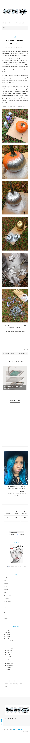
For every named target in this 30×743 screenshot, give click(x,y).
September (9, 650)
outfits (20, 683)
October (9, 648)
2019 (7, 632)
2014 (7, 638)
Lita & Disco (9, 643)
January (9, 665)
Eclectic (6, 583)
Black (5, 580)
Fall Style (6, 586)
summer (6, 615)
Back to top (23, 731)
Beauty (5, 577)
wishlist (6, 686)
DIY (15, 36)
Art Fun (6, 681)
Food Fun (24, 681)
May (8, 659)
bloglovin (16, 519)
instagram (24, 513)
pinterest (8, 519)
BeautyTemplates (18, 729)
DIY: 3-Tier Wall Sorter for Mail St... (13, 387)
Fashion (6, 589)
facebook (8, 513)
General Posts (7, 595)
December (9, 640)
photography (7, 612)
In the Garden (7, 598)
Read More (16, 495)
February (9, 663)
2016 (7, 634)
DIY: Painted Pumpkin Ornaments (14, 646)
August (9, 652)
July (8, 654)
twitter (16, 513)
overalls (6, 610)
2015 (7, 636)
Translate (21, 534)
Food (5, 592)
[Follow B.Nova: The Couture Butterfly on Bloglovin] (16, 563)
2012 (7, 669)
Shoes (5, 604)
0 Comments (5, 348)
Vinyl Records (13, 683)
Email (25, 519)
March (8, 661)
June (8, 656)
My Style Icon (7, 601)
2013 (7, 667)
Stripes (5, 607)
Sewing (6, 683)
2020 (7, 630)
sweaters (6, 618)
